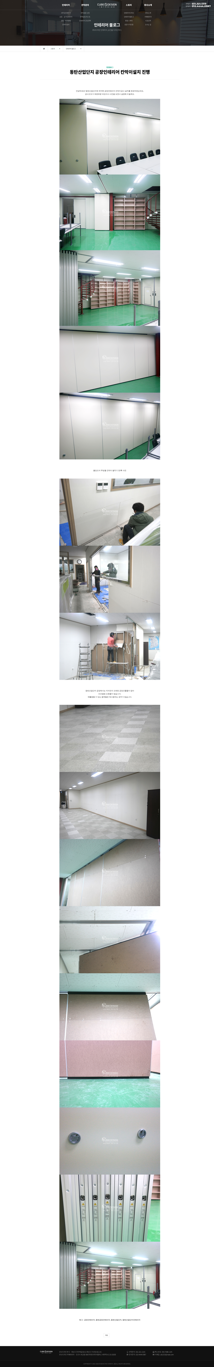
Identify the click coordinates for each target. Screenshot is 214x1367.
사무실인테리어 (66, 13)
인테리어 (66, 4)
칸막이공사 (65, 24)
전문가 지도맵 (128, 24)
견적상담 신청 (85, 13)
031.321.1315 (199, 3)
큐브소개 (148, 13)
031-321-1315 (140, 1352)
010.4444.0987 (201, 6)
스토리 (129, 4)
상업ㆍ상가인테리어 (66, 17)
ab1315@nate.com (167, 1354)
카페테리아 (148, 17)
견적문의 (85, 4)
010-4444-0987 (141, 1354)
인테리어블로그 (129, 17)
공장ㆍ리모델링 (66, 20)
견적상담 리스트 (85, 17)
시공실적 (148, 20)
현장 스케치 (129, 20)
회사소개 (148, 4)
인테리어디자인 (129, 13)
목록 (106, 1335)
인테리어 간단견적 (85, 20)
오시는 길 (148, 24)
